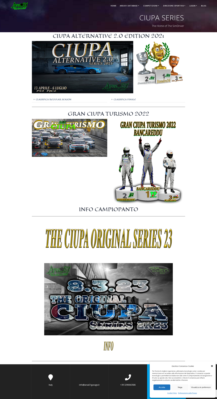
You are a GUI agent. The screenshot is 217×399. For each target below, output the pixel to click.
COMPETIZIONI (150, 6)
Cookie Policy (172, 393)
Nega (180, 387)
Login (192, 6)
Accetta (162, 387)
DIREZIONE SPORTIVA (173, 6)
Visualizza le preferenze (201, 387)
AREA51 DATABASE (129, 6)
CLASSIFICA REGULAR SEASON (53, 99)
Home (113, 6)
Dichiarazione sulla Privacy (187, 393)
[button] (212, 366)
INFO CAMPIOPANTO (108, 209)
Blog (203, 6)
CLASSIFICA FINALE (125, 99)
